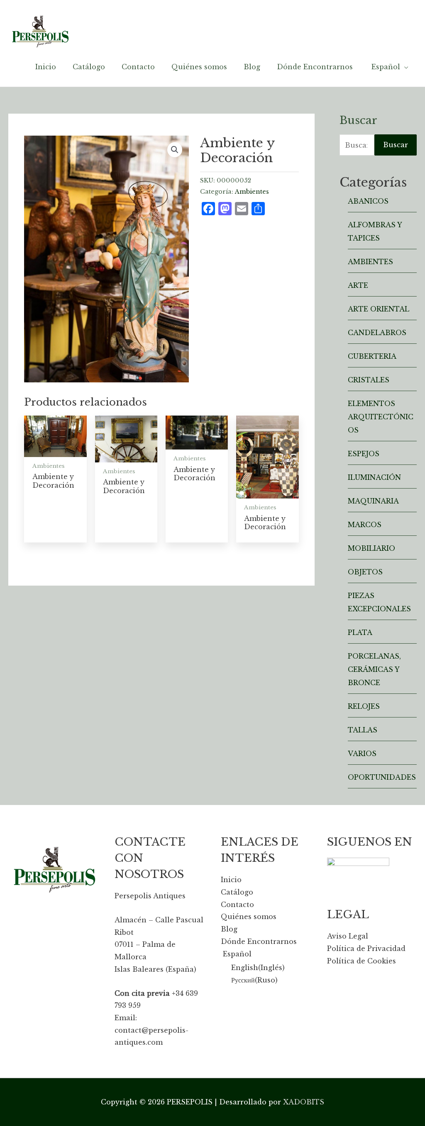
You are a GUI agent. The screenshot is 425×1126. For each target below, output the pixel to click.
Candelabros (377, 332)
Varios (362, 753)
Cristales (368, 380)
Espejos (363, 454)
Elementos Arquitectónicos (380, 416)
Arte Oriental (378, 309)
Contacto (237, 904)
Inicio (231, 880)
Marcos (364, 524)
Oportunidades (382, 777)
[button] (174, 149)
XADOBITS (303, 1102)
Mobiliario (371, 548)
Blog (229, 929)
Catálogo (237, 892)
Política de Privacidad (366, 948)
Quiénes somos (248, 916)
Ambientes (252, 191)
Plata (360, 632)
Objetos (365, 572)
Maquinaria (373, 501)
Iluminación (374, 477)
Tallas (362, 730)
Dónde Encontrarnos (259, 941)
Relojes (364, 706)
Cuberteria (372, 356)
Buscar (395, 145)
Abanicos (368, 201)
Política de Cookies (361, 961)
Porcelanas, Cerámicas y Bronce (374, 669)
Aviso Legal (347, 936)
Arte (358, 285)
